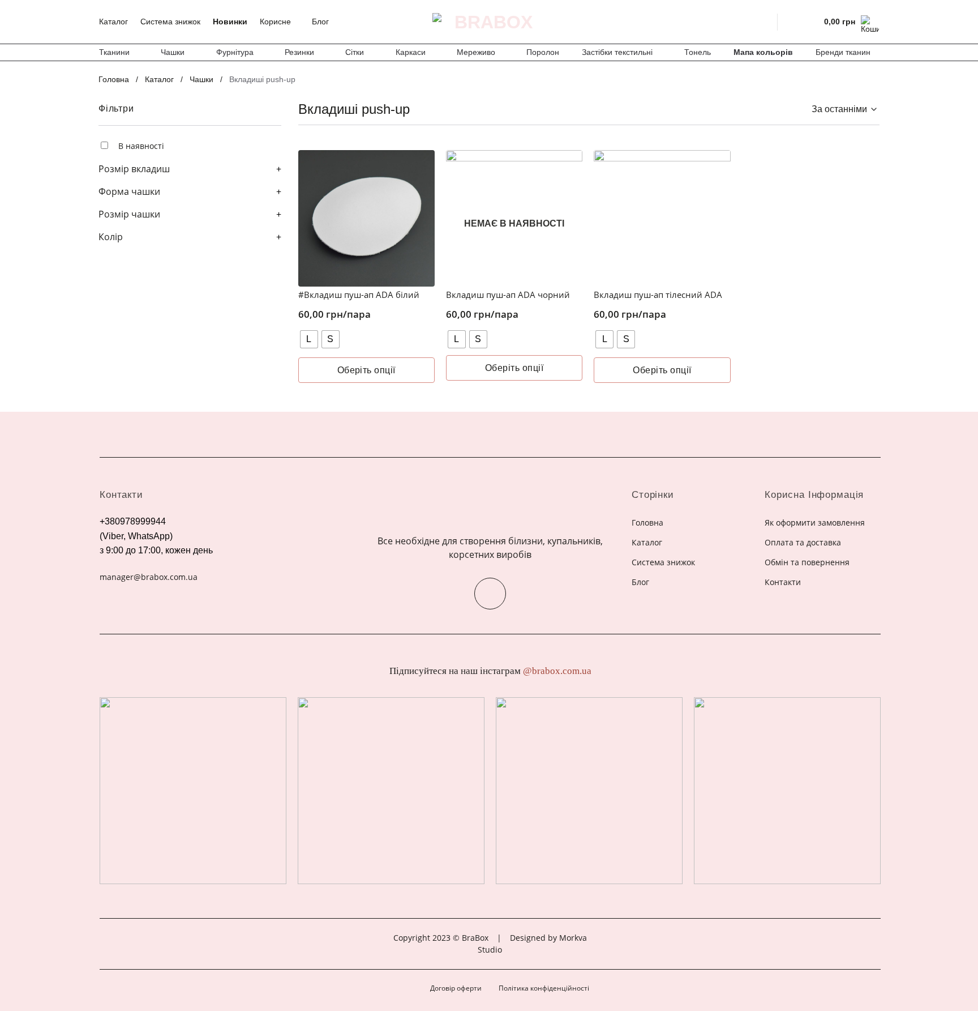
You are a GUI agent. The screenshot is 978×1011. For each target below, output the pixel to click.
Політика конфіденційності (544, 988)
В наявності (141, 145)
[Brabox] (489, 22)
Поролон (542, 52)
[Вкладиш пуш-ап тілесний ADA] (662, 218)
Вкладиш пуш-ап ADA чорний (508, 294)
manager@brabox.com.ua (149, 576)
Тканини (114, 52)
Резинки (299, 52)
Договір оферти (456, 988)
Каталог (113, 21)
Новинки (230, 21)
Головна (113, 79)
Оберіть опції (366, 370)
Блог (320, 21)
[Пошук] (761, 21)
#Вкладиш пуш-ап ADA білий (358, 294)
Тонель (697, 52)
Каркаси (411, 52)
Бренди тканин (843, 52)
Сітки (354, 52)
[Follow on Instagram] (490, 593)
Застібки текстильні (617, 52)
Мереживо (476, 52)
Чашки (173, 52)
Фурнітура (235, 52)
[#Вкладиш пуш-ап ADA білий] (366, 218)
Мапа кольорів (763, 52)
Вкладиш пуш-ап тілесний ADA (658, 294)
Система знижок (170, 21)
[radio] (309, 339)
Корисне (275, 21)
